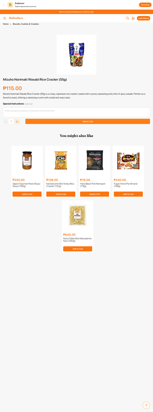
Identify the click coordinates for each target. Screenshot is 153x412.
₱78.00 (85, 179)
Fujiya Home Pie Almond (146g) (125, 185)
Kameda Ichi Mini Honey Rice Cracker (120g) (60, 185)
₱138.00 (52, 179)
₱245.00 (19, 179)
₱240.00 (120, 179)
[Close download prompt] (3, 5)
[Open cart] (133, 18)
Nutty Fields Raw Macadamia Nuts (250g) (77, 239)
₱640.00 (69, 234)
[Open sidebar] (4, 18)
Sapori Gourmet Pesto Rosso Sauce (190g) (26, 185)
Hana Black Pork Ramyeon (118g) (92, 185)
